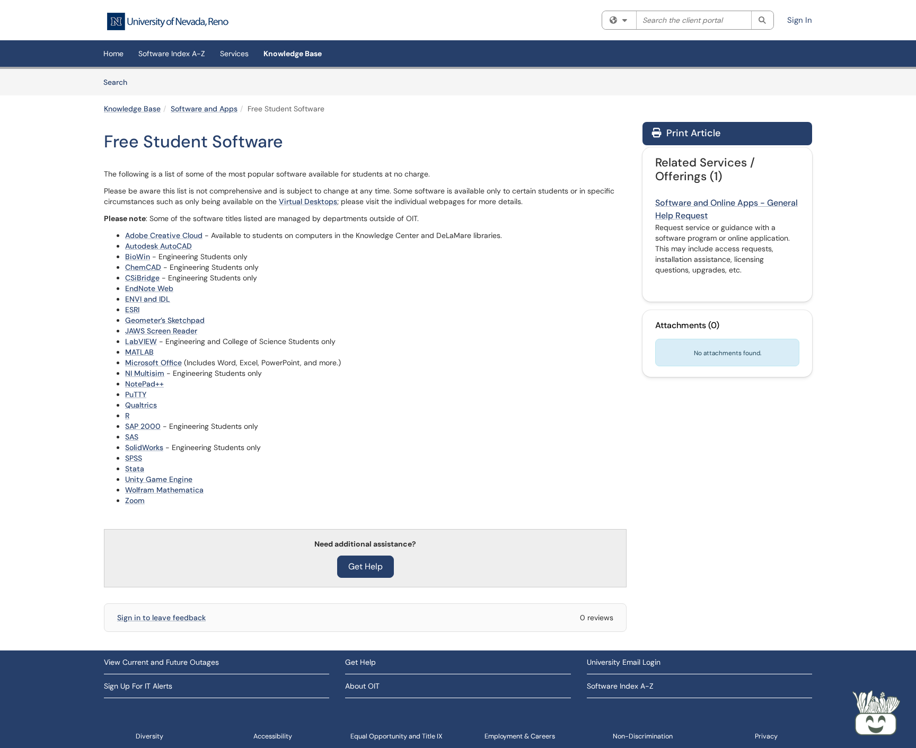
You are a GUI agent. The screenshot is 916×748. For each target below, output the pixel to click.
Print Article (692, 133)
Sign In (799, 20)
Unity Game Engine (158, 479)
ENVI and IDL (147, 299)
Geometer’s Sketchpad (165, 320)
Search (119, 82)
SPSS (133, 458)
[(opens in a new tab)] (167, 21)
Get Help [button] (365, 566)
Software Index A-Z (171, 53)
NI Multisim (144, 373)
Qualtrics (141, 405)
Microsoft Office (153, 362)
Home (113, 53)
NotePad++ (144, 384)
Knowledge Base (292, 53)
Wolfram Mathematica (164, 490)
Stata (134, 468)
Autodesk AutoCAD (158, 246)
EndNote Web (149, 288)
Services (234, 53)
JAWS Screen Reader (161, 331)
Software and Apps (204, 108)
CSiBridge (142, 278)
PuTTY (135, 394)
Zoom (135, 500)
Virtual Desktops (308, 201)
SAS (131, 437)
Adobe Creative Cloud (163, 235)
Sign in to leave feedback (161, 617)
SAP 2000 (143, 426)
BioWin (137, 256)
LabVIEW (141, 341)
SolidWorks (144, 447)
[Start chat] (876, 713)
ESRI (132, 309)
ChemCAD (143, 267)
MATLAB (139, 352)
